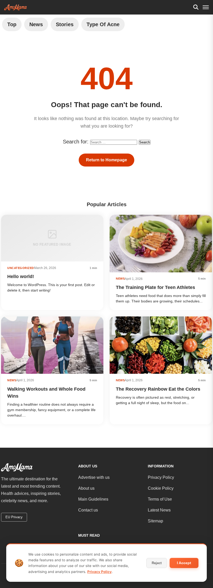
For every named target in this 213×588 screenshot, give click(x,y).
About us (86, 488)
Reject (157, 563)
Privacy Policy (161, 477)
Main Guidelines (93, 499)
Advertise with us (94, 477)
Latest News (159, 510)
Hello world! (20, 276)
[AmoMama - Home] (15, 7)
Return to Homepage (106, 160)
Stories (65, 24)
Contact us (88, 510)
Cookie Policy (161, 488)
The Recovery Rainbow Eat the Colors (158, 389)
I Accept (184, 563)
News (36, 24)
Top (11, 24)
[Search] (195, 7)
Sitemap (155, 521)
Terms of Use (160, 499)
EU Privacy (14, 517)
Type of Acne (102, 24)
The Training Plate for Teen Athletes (155, 287)
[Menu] (206, 7)
